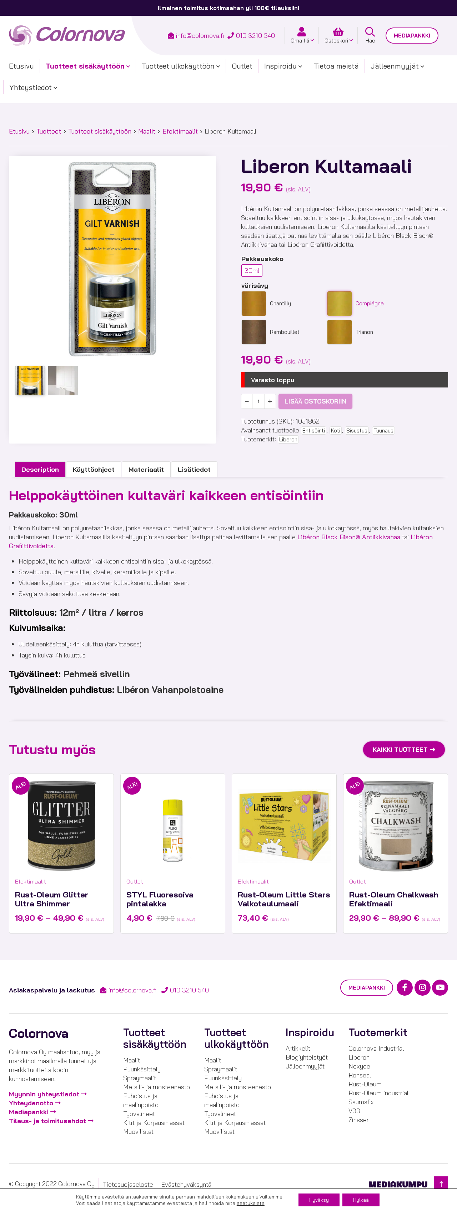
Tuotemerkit (377, 1032)
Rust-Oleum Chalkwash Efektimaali (393, 899)
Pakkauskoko (262, 259)
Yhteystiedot (30, 87)
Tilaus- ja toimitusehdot (47, 1121)
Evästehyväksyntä (186, 1184)
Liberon (288, 439)
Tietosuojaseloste (128, 1184)
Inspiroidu (280, 65)
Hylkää (361, 1200)
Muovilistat (138, 1131)
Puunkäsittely (142, 1069)
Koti (335, 430)
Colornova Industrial (376, 1048)
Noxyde (359, 1066)
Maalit (146, 131)
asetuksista (251, 1203)
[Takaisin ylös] (441, 1184)
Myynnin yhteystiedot (44, 1094)
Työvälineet (139, 1114)
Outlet (242, 65)
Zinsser (358, 1120)
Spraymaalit (139, 1078)
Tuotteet (48, 131)
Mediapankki (412, 35)
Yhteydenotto (31, 1103)
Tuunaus (383, 430)
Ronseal (359, 1075)
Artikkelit (298, 1048)
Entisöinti (313, 430)
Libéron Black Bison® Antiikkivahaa (348, 537)
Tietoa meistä (336, 65)
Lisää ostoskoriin (315, 401)
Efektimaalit (180, 131)
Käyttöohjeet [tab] (94, 469)
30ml (252, 270)
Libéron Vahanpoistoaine (170, 689)
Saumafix (361, 1102)
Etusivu (21, 65)
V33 (354, 1111)
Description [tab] (40, 469)
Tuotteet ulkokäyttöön (178, 65)
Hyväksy (319, 1200)
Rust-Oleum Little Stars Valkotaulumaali (284, 899)
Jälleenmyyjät (395, 65)
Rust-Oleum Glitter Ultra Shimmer (51, 899)
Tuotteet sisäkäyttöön (85, 65)
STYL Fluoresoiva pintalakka (160, 899)
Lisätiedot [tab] (194, 469)
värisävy (254, 285)
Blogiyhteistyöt (307, 1057)
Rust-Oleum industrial (378, 1093)
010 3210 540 (255, 35)
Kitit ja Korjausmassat (154, 1123)
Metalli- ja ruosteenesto (156, 1087)
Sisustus (356, 430)
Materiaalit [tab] (146, 469)
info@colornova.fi (200, 35)
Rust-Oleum (365, 1084)
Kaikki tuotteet (400, 749)
